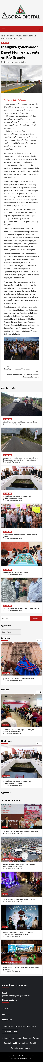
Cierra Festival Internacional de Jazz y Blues (19, 899)
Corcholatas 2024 (10, 1031)
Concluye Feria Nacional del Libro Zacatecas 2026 (20, 831)
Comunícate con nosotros (20, 1048)
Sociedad (7, 1043)
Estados (5, 725)
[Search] (39, 29)
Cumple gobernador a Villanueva (17, 367)
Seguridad (33, 1043)
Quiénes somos (8, 1038)
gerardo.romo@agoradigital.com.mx (16, 995)
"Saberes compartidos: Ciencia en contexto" (20, 1027)
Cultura (5, 826)
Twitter (5, 1009)
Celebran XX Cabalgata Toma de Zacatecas (18, 678)
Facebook (5, 1015)
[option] (21, 664)
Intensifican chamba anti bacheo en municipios (20, 422)
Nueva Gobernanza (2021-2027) (12, 859)
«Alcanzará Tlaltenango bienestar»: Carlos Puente (21, 608)
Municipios (5, 42)
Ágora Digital (20, 62)
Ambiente (16, 1043)
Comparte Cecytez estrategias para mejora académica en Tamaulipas (19, 731)
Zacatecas (6, 673)
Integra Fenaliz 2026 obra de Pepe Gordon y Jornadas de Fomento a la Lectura (18, 933)
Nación (5, 894)
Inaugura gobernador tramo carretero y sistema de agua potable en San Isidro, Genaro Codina (20, 459)
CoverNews (15, 1058)
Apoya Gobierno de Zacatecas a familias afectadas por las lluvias (23, 374)
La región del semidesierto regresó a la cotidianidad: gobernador (17, 497)
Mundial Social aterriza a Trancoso (15, 572)
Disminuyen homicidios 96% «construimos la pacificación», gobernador (19, 865)
